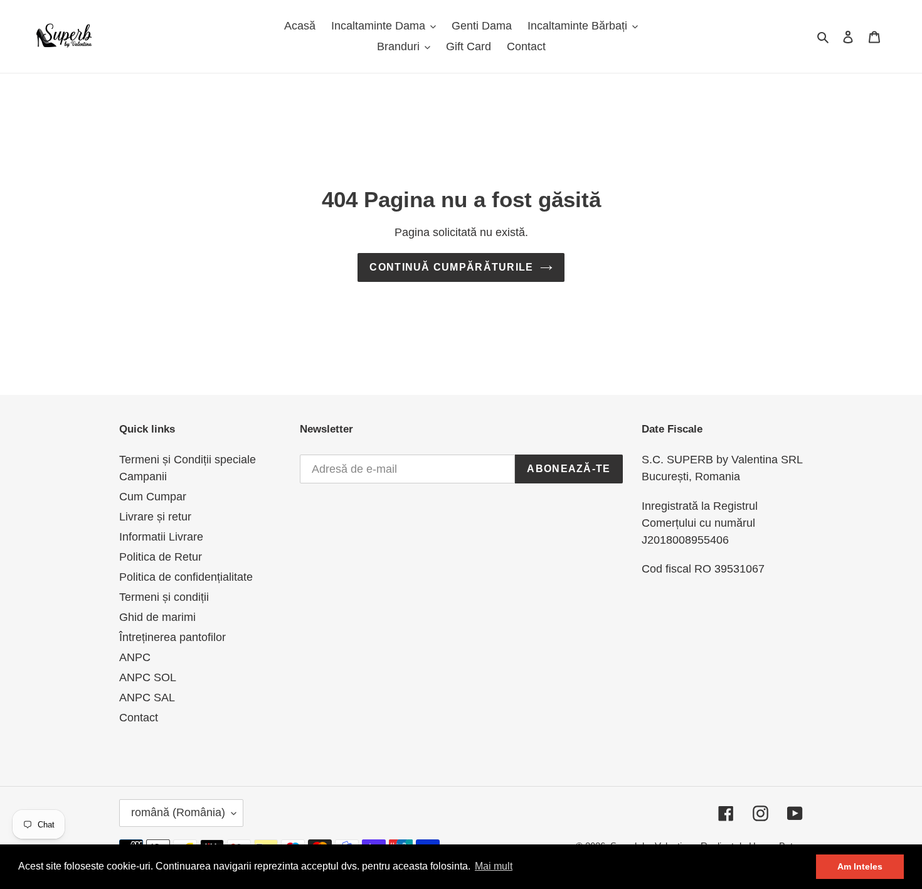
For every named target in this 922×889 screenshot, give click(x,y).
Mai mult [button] (493, 866)
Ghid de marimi (157, 617)
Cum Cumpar (152, 496)
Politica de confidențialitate (186, 577)
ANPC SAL (147, 697)
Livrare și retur (155, 516)
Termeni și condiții (164, 597)
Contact (138, 717)
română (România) (178, 812)
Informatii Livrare (161, 537)
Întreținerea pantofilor (172, 637)
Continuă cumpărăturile (451, 267)
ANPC (135, 657)
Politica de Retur (160, 557)
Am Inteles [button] (859, 866)
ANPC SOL (147, 677)
